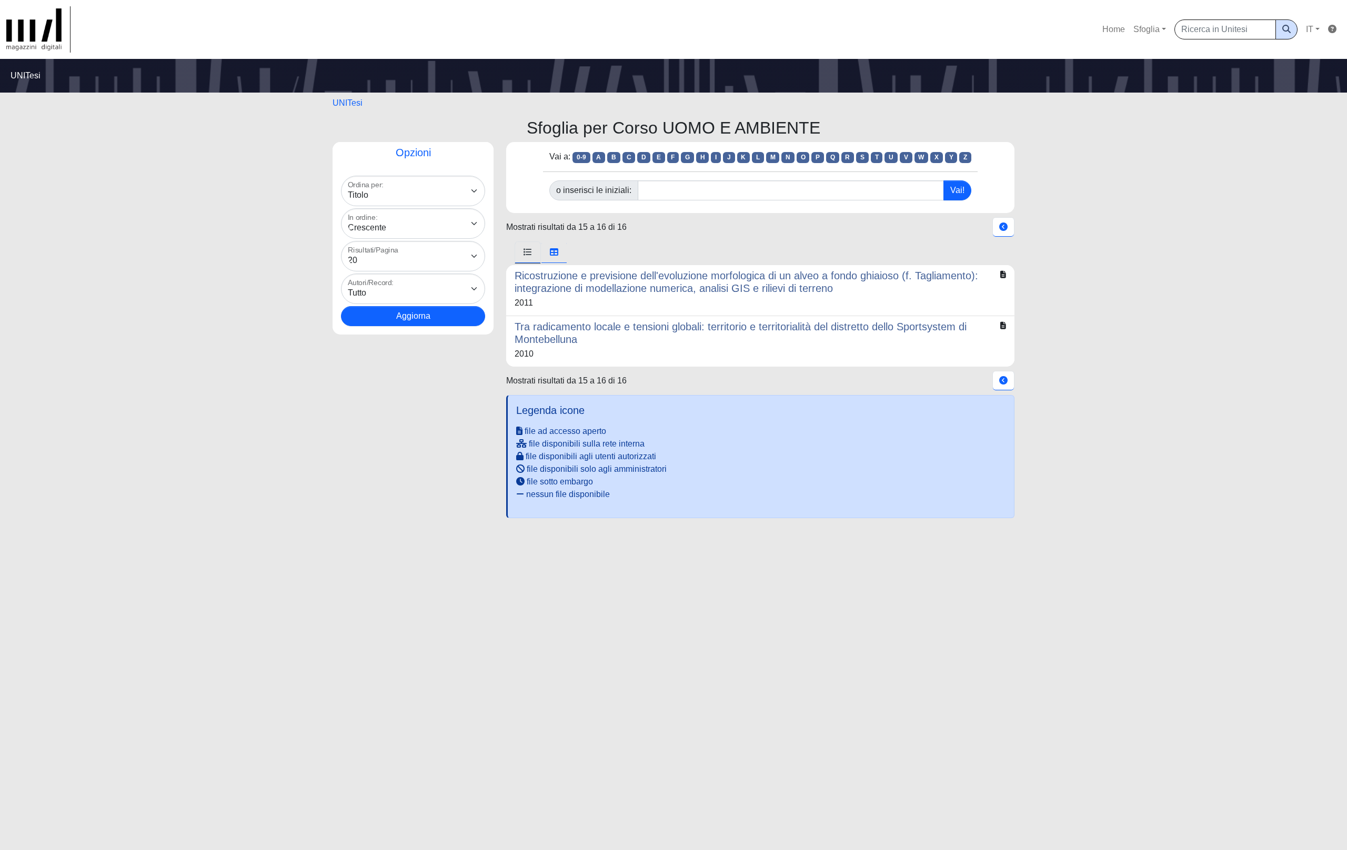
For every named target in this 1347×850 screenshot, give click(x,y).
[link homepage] (38, 29)
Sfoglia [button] (1146, 29)
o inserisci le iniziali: (593, 190)
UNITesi (348, 102)
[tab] (528, 252)
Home (1113, 29)
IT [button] (1309, 29)
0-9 (581, 157)
